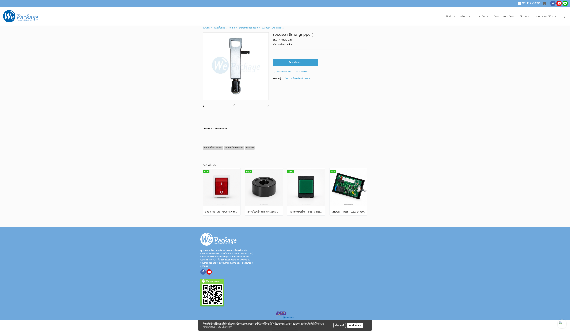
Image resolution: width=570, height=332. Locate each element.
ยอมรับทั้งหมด (355, 325)
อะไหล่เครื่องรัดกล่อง (300, 78)
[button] (563, 16)
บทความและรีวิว (544, 16)
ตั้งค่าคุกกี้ (339, 325)
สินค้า (449, 16)
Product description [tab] (216, 128)
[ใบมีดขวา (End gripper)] (236, 66)
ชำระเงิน (481, 16)
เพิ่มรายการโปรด (283, 71)
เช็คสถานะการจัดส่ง (504, 16)
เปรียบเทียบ (303, 71)
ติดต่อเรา (525, 16)
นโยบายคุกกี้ (227, 326)
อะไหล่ (286, 78)
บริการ (464, 16)
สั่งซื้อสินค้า (296, 62)
